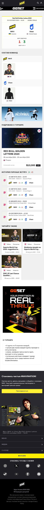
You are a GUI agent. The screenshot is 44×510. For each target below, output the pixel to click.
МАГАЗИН (22, 456)
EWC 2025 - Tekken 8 (15, 178)
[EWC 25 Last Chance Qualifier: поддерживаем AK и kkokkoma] (11, 267)
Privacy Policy (26, 499)
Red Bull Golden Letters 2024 (22, 18)
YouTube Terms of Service (19, 501)
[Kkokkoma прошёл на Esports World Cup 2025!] (32, 241)
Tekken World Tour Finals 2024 (17, 203)
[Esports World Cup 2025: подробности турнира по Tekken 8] (11, 241)
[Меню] (3, 3)
